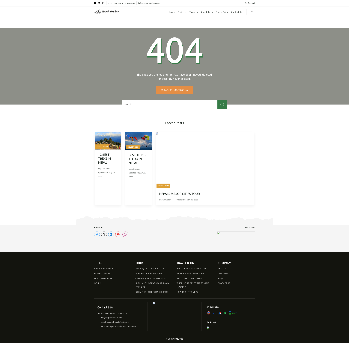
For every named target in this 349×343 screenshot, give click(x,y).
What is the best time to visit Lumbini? (193, 285)
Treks (180, 12)
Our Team (223, 273)
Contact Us (236, 12)
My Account (250, 3)
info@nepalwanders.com (149, 3)
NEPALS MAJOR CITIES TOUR (179, 194)
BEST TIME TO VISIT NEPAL (190, 278)
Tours (192, 12)
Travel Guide (222, 12)
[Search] (252, 12)
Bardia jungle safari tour (149, 268)
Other (97, 283)
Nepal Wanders (111, 11)
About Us (205, 12)
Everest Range (102, 273)
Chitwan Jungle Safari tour (150, 278)
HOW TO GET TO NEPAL (188, 292)
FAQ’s (220, 278)
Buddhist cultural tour (148, 273)
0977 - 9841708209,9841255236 (121, 3)
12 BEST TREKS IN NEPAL (104, 158)
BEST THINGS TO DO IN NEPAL (138, 159)
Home (172, 12)
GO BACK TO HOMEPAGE (172, 90)
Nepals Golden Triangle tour (151, 292)
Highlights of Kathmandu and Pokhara (152, 285)
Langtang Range (103, 278)
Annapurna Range (104, 268)
